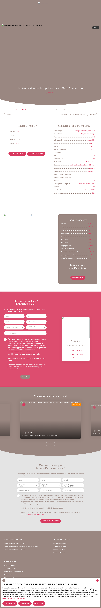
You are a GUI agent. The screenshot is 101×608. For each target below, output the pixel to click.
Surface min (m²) (47, 490)
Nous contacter (59, 553)
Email (7, 322)
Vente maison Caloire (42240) (15, 544)
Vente (6, 110)
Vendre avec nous (59, 547)
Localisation (67, 484)
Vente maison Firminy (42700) (15, 550)
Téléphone (31, 322)
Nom (29, 316)
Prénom (8, 316)
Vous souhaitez (31, 326)
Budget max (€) (24, 490)
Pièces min (68, 490)
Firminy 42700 (21, 110)
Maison (12, 110)
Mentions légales (10, 569)
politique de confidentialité (34, 514)
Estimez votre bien (59, 544)
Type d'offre (21, 484)
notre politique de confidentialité (13, 598)
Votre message (11, 333)
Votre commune (12, 327)
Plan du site (8, 575)
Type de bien (44, 484)
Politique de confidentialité (13, 572)
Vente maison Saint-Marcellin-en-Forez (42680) (21, 547)
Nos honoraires (9, 565)
